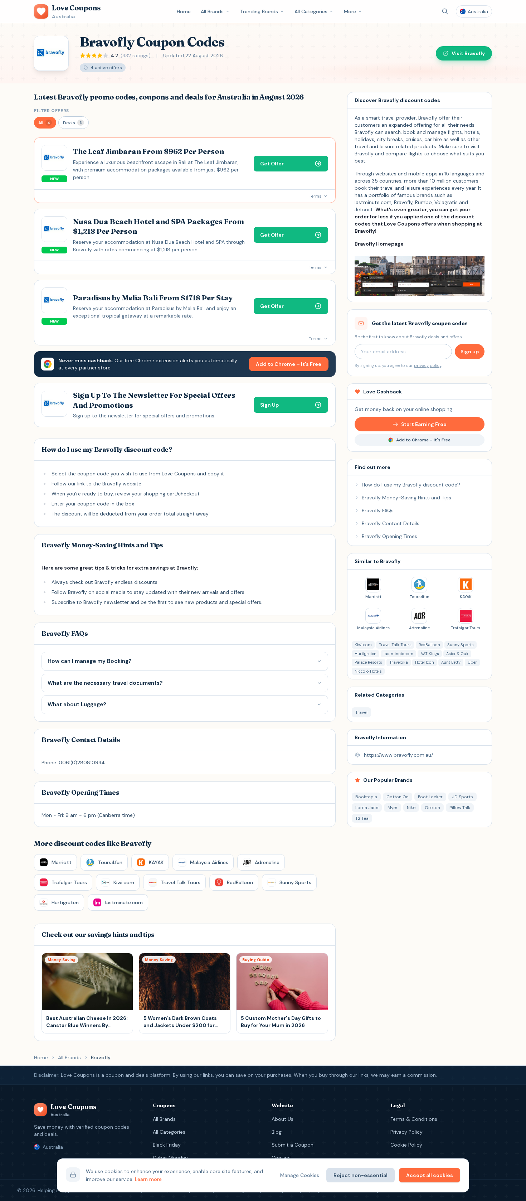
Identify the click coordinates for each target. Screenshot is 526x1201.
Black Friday (167, 1145)
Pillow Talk (459, 807)
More (350, 11)
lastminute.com (398, 653)
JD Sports (462, 797)
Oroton (432, 807)
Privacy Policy (406, 1132)
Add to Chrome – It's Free (288, 364)
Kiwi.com (363, 644)
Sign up (470, 351)
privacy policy (427, 365)
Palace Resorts (368, 662)
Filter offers (51, 110)
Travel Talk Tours (395, 644)
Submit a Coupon (292, 1145)
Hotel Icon (424, 662)
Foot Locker (430, 797)
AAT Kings (429, 653)
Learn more (148, 1179)
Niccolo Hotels (368, 671)
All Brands (212, 11)
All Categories (310, 11)
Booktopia (366, 797)
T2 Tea (362, 818)
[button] (45, 123)
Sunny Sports (460, 644)
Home (184, 11)
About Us (282, 1119)
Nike (411, 807)
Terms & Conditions (413, 1119)
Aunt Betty (451, 662)
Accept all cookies (429, 1175)
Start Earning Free (424, 424)
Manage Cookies (299, 1175)
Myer (393, 807)
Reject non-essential (360, 1175)
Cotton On (397, 797)
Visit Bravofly (468, 53)
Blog (277, 1132)
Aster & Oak (457, 653)
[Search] (445, 11)
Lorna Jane (366, 807)
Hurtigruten (365, 653)
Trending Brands (259, 11)
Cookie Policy (406, 1145)
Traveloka (398, 662)
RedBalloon (429, 644)
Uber (472, 662)
